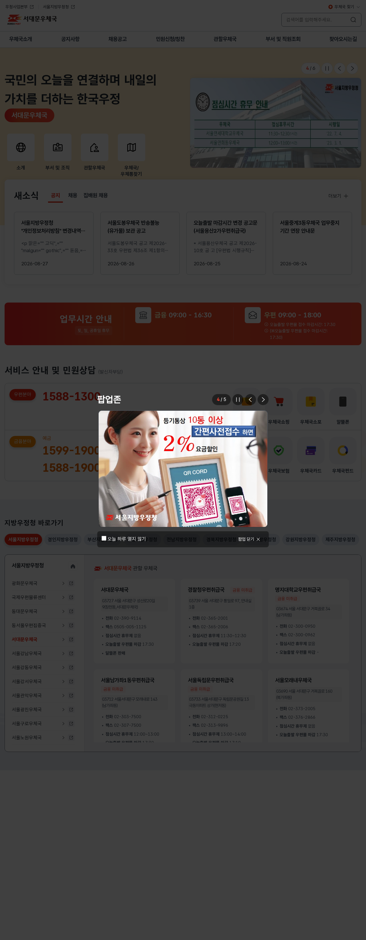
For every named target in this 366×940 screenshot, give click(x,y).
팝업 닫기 (246, 600)
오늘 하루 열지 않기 (127, 600)
